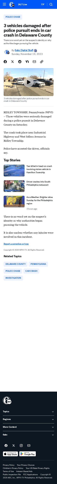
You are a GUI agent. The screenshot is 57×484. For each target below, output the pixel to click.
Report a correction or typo (16, 243)
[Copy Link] (41, 61)
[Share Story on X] (12, 61)
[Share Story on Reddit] (19, 61)
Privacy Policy (8, 465)
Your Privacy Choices (26, 465)
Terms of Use (8, 471)
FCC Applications (30, 474)
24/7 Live (22, 4)
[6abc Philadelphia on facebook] (6, 446)
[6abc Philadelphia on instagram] (21, 446)
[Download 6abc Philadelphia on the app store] (10, 453)
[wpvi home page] (7, 400)
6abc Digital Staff (24, 50)
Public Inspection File (12, 474)
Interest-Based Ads (24, 471)
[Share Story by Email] (34, 61)
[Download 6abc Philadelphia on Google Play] (27, 453)
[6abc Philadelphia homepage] (12, 4)
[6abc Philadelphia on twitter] (13, 446)
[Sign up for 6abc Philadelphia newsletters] (29, 446)
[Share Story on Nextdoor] (27, 61)
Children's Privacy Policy (13, 468)
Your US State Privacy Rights (38, 468)
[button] (4, 4)
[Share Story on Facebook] (5, 61)
